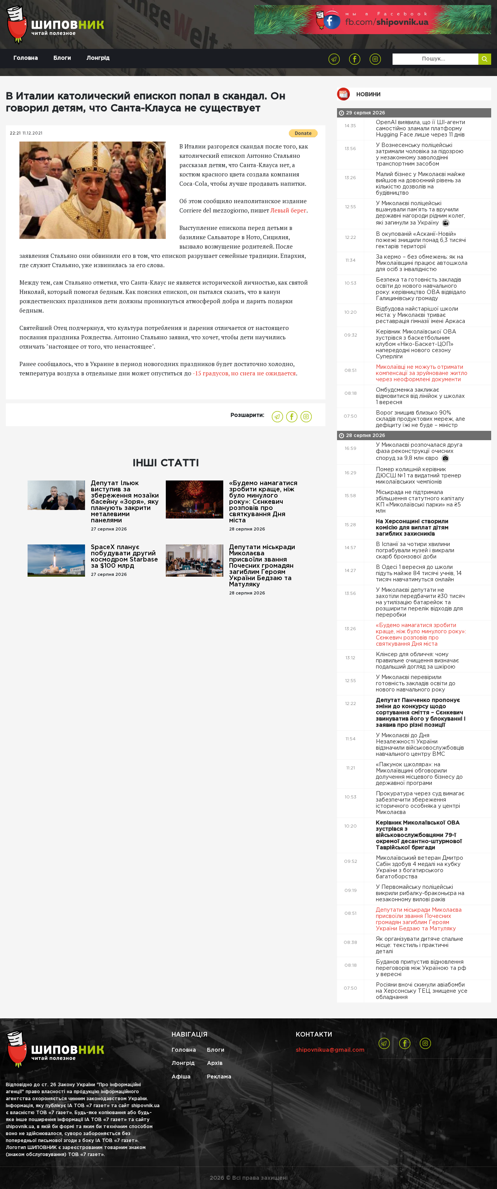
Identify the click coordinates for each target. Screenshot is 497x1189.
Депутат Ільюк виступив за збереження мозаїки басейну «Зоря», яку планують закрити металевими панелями (125, 502)
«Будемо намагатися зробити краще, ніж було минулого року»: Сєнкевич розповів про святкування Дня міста (263, 502)
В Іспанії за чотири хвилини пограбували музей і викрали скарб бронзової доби (415, 550)
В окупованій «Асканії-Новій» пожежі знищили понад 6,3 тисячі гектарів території (421, 240)
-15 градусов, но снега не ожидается (243, 373)
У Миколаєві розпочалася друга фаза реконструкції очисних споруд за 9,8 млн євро (419, 452)
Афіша (181, 1077)
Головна (26, 58)
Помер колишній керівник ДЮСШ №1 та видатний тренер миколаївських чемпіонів (418, 475)
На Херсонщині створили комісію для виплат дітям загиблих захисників (412, 527)
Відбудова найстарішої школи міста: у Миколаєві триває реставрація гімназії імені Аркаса (421, 315)
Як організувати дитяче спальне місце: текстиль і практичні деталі (419, 945)
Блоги (62, 58)
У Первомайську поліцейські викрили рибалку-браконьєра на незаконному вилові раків (420, 893)
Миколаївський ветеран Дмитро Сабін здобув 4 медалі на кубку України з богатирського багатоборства (419, 867)
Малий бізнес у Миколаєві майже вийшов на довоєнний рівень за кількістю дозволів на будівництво (420, 183)
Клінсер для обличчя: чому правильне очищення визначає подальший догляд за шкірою (417, 660)
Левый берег (288, 210)
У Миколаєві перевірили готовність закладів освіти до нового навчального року (415, 683)
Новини (368, 94)
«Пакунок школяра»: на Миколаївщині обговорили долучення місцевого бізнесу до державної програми (419, 774)
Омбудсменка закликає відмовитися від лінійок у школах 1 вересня (420, 396)
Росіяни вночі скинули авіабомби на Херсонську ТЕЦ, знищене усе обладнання (421, 991)
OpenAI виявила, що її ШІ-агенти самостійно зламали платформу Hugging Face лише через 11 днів (421, 128)
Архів (214, 1063)
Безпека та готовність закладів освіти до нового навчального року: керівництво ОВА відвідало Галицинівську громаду (421, 289)
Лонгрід (98, 58)
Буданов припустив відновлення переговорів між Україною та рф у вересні (421, 968)
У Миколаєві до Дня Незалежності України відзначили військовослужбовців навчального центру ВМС (420, 745)
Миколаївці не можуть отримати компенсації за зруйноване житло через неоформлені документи (421, 373)
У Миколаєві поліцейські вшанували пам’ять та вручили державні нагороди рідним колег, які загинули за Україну (420, 213)
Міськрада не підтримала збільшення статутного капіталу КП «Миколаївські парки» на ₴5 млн (420, 501)
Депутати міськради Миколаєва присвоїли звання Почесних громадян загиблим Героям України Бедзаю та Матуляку (262, 566)
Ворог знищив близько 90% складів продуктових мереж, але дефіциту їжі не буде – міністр (420, 419)
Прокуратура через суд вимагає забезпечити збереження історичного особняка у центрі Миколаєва (420, 803)
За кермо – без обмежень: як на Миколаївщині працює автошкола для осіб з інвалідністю (421, 263)
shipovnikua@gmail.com (330, 1050)
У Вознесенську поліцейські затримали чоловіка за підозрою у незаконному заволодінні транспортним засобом (420, 154)
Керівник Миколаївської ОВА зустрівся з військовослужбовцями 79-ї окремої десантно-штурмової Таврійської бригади (419, 835)
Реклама (219, 1077)
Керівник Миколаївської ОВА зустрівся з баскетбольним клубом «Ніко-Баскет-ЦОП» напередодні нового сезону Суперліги (416, 344)
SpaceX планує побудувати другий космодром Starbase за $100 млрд (124, 556)
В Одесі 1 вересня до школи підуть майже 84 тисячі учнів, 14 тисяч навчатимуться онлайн (419, 573)
